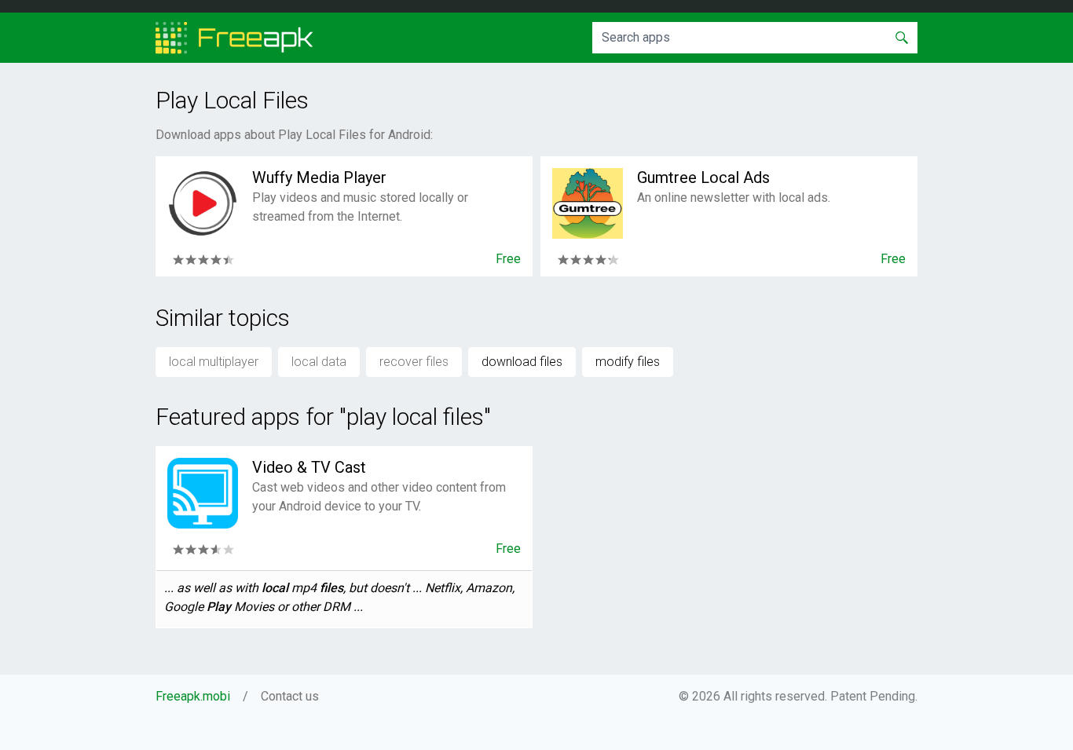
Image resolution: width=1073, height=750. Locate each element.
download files (522, 361)
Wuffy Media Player (319, 177)
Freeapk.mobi (193, 696)
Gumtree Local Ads (703, 177)
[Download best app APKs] (234, 37)
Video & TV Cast (309, 467)
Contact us (290, 696)
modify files (627, 361)
